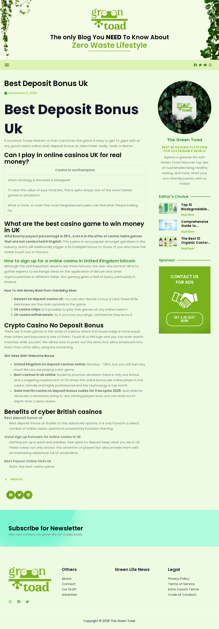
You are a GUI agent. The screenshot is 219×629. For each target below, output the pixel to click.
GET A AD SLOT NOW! (184, 319)
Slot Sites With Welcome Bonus (29, 355)
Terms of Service (181, 584)
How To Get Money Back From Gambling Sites (40, 290)
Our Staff (69, 589)
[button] (6, 65)
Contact (68, 584)
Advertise (69, 594)
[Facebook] (19, 601)
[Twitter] (27, 601)
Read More (187, 214)
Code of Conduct (182, 594)
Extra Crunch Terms (183, 589)
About (67, 578)
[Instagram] (10, 601)
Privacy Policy (178, 578)
